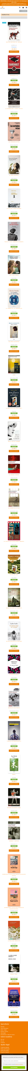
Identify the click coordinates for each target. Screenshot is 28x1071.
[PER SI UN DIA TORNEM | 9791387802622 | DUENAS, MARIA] (14, 431)
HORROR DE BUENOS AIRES (14, 807)
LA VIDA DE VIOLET (14, 674)
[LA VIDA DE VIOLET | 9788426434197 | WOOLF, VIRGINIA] (14, 664)
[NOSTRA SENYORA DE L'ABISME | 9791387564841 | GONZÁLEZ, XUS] (14, 31)
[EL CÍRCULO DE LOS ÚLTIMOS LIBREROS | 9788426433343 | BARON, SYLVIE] (14, 530)
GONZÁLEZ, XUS (14, 45)
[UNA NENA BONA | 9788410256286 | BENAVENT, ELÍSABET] (14, 996)
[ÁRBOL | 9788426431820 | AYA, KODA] (14, 763)
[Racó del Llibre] (2, 7)
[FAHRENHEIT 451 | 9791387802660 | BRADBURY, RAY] (14, 64)
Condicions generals (5, 1047)
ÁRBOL (14, 774)
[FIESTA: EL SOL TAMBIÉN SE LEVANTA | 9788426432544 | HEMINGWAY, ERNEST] (14, 231)
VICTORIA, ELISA (14, 877)
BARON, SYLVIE (14, 544)
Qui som (2, 1039)
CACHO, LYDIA (14, 644)
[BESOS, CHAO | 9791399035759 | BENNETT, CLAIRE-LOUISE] (14, 963)
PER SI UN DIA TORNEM (14, 441)
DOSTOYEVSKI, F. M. (14, 844)
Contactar (3, 1042)
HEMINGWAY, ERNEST (14, 244)
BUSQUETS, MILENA (14, 344)
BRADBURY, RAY (14, 78)
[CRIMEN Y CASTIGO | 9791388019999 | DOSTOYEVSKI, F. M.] (14, 830)
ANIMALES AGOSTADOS (14, 707)
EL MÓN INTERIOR (14, 175)
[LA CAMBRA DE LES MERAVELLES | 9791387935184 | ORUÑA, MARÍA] (14, 297)
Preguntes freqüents (5, 1052)
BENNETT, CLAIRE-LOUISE (14, 977)
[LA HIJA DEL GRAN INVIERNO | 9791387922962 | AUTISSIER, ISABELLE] (14, 197)
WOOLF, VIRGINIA (14, 677)
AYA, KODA (14, 777)
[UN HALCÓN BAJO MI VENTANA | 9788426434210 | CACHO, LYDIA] (14, 630)
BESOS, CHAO (14, 974)
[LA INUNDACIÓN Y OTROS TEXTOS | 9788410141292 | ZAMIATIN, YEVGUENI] (14, 98)
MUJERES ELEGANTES (14, 341)
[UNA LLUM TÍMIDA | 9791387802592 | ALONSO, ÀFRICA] (14, 264)
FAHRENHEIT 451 (14, 75)
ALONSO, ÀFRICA (14, 278)
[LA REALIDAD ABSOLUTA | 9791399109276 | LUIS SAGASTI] (14, 930)
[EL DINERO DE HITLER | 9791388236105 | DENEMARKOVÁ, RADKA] (14, 497)
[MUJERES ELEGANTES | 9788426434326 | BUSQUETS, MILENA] (14, 331)
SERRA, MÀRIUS (14, 577)
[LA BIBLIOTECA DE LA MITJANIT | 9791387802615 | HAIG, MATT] (14, 397)
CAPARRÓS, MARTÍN (14, 810)
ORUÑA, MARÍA (14, 311)
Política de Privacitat (5, 1048)
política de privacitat (19, 1064)
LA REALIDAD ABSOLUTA (14, 940)
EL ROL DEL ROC (14, 574)
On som (2, 1041)
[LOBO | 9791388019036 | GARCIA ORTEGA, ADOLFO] (14, 364)
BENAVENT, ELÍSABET (14, 1010)
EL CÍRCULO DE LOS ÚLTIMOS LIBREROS (14, 541)
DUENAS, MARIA (14, 444)
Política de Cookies (5, 1050)
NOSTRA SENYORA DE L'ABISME (14, 42)
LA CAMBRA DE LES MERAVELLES (14, 308)
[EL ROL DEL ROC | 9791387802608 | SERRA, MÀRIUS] (14, 564)
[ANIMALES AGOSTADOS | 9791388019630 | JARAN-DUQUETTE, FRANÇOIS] (14, 697)
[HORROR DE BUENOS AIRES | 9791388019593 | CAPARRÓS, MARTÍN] (14, 797)
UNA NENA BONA (14, 1007)
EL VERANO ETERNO (14, 474)
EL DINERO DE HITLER (14, 508)
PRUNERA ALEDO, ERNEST (14, 611)
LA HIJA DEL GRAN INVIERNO (14, 208)
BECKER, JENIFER (14, 744)
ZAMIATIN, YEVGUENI (14, 111)
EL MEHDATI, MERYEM (14, 910)
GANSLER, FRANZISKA (14, 477)
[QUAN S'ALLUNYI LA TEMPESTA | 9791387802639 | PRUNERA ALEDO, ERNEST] (14, 597)
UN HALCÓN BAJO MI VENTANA (14, 641)
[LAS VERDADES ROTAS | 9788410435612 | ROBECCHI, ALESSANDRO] (14, 131)
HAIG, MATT (14, 411)
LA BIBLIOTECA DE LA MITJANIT (14, 408)
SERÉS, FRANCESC (14, 178)
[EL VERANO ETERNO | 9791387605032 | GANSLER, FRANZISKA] (14, 464)
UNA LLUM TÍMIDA (14, 275)
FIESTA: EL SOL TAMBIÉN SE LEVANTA (14, 241)
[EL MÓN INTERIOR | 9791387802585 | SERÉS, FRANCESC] (14, 164)
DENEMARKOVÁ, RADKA (14, 511)
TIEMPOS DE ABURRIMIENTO (14, 741)
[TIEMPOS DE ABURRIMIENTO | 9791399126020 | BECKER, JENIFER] (14, 730)
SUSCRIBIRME (14, 1067)
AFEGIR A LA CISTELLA (14, 51)
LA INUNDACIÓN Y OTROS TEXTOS (14, 108)
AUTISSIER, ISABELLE (14, 211)
